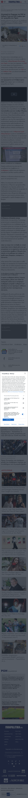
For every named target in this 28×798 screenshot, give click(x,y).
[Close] (25, 374)
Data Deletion (6, 424)
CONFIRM (8, 419)
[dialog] (14, 399)
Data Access (14, 424)
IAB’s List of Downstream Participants (15, 391)
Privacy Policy (21, 424)
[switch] (23, 398)
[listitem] (14, 395)
